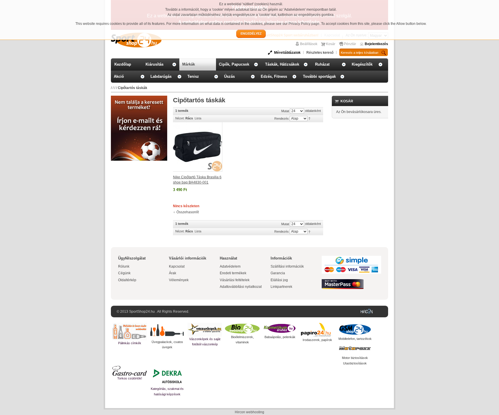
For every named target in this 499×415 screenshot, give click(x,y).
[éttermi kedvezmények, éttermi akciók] (129, 371)
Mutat (285, 111)
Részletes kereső (320, 53)
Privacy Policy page (303, 24)
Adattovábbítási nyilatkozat (241, 287)
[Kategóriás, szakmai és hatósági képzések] (167, 376)
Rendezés (281, 118)
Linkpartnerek (281, 287)
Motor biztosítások (355, 358)
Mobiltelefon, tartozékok (355, 338)
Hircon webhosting (249, 412)
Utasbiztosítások (355, 363)
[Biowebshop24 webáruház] (242, 328)
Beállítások (308, 44)
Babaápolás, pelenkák (280, 337)
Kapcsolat (177, 266)
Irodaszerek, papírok (317, 340)
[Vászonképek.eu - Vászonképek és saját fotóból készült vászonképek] (204, 329)
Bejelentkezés (376, 44)
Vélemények (179, 280)
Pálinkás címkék (129, 343)
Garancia (278, 273)
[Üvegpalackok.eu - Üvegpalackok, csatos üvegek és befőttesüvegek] (167, 331)
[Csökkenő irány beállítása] (309, 118)
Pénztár (350, 44)
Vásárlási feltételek (235, 280)
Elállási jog (279, 280)
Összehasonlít (187, 212)
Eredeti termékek (233, 273)
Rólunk (123, 266)
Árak (172, 273)
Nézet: (180, 118)
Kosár (330, 44)
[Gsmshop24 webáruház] (355, 329)
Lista (198, 118)
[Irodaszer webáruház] (317, 330)
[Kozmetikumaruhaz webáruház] (279, 328)
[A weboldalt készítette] (367, 312)
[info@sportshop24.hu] (139, 98)
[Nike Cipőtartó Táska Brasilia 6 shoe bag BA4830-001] (197, 147)
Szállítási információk (287, 266)
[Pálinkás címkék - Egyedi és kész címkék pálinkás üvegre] (129, 331)
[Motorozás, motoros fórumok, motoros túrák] (355, 348)
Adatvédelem (230, 266)
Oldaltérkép (127, 280)
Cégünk (124, 273)
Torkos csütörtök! (129, 378)
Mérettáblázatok (287, 53)
